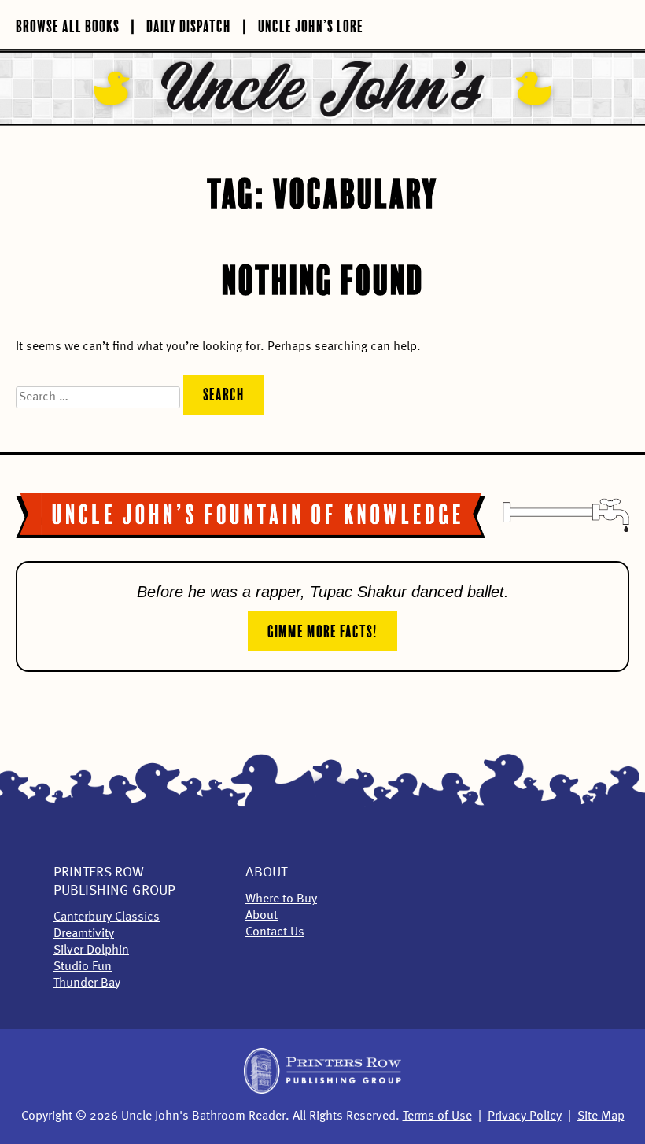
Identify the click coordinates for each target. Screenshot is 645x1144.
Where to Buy (281, 899)
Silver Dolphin (91, 950)
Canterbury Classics (106, 917)
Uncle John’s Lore (310, 24)
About (266, 872)
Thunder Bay (86, 983)
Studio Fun (82, 967)
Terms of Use (437, 1116)
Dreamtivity (83, 934)
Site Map (601, 1116)
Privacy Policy (525, 1116)
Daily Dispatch (188, 24)
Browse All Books (68, 24)
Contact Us (274, 932)
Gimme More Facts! (322, 629)
